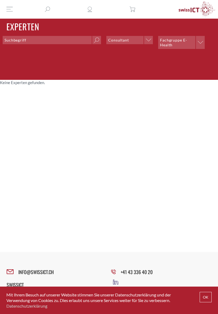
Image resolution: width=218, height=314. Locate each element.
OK (205, 297)
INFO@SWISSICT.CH (36, 272)
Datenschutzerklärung (26, 305)
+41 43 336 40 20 (137, 272)
